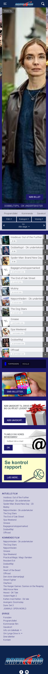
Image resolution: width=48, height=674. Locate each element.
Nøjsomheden (10, 548)
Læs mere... (13, 477)
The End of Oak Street (13, 516)
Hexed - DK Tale (10, 592)
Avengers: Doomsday (13, 602)
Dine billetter (9, 636)
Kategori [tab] (23, 219)
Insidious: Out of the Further (16, 497)
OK (8, 447)
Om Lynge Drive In (12, 633)
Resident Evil (9, 560)
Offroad (7, 532)
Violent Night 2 (10, 596)
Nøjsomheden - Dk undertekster (18, 510)
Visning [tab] (38, 219)
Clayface (7, 583)
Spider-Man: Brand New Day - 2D (18, 504)
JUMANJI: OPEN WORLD (14, 608)
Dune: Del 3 (8, 605)
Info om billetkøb (11, 630)
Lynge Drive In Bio (24, 3)
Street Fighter (9, 580)
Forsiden (7, 617)
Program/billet (10, 620)
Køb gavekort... (15, 420)
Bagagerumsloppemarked (15, 526)
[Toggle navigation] (43, 4)
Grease (6, 523)
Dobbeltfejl (8, 529)
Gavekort (15, 213)
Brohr (5, 567)
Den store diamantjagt (13, 576)
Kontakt (27, 213)
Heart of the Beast (11, 570)
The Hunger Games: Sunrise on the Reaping (23, 586)
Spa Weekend (9, 520)
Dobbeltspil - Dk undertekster (16, 500)
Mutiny (6, 507)
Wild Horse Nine (10, 589)
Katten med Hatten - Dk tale (16, 599)
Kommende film (10, 624)
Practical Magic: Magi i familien (17, 557)
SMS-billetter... (15, 391)
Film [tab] (8, 219)
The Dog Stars (31, 205)
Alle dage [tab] (23, 225)
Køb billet (34, 197)
